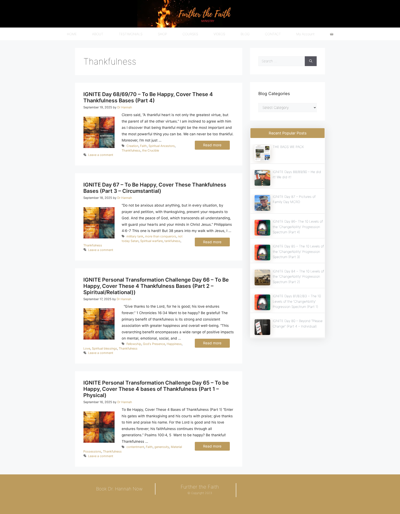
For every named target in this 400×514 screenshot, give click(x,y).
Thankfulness (131, 150)
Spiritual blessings (104, 348)
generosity (161, 447)
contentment (135, 447)
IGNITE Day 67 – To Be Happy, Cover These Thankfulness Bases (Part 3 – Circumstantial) (154, 188)
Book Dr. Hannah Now (119, 488)
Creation (132, 146)
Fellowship (133, 344)
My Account (305, 34)
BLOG (245, 34)
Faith (143, 146)
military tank (134, 236)
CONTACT (273, 34)
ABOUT (97, 34)
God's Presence (154, 344)
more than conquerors (160, 236)
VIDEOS (219, 34)
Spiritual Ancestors (162, 146)
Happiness (174, 344)
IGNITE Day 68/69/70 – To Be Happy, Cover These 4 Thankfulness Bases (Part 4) (148, 97)
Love (86, 348)
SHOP (162, 34)
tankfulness (172, 241)
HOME (72, 34)
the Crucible (150, 150)
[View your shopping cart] (331, 34)
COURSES (190, 34)
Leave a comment (100, 155)
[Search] (311, 61)
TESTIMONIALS (130, 34)
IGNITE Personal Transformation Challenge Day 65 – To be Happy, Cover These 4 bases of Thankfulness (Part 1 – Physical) (156, 389)
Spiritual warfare (151, 241)
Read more (212, 145)
